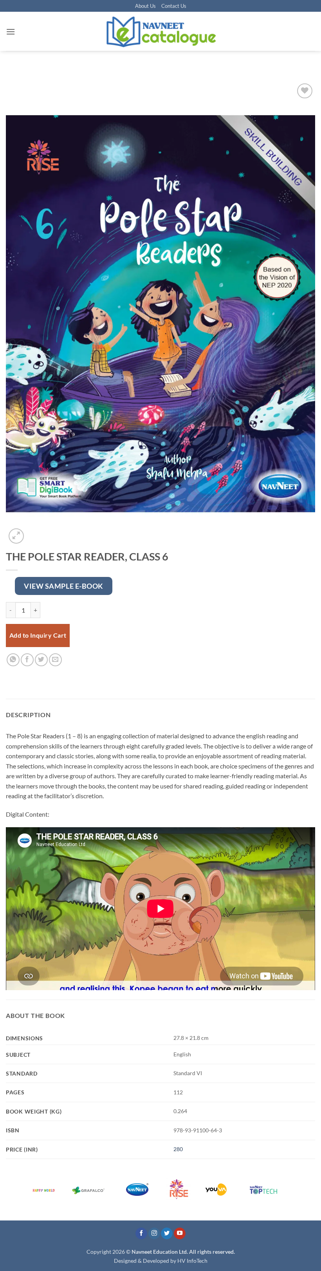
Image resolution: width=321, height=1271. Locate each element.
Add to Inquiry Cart (38, 635)
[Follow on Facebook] (141, 1234)
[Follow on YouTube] (180, 1234)
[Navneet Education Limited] (160, 31)
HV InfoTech (192, 1260)
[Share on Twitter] (41, 659)
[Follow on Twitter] (167, 1234)
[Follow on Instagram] (154, 1234)
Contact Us (173, 6)
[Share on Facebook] (27, 659)
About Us (145, 6)
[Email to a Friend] (55, 659)
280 (178, 1149)
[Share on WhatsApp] (13, 659)
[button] (10, 31)
